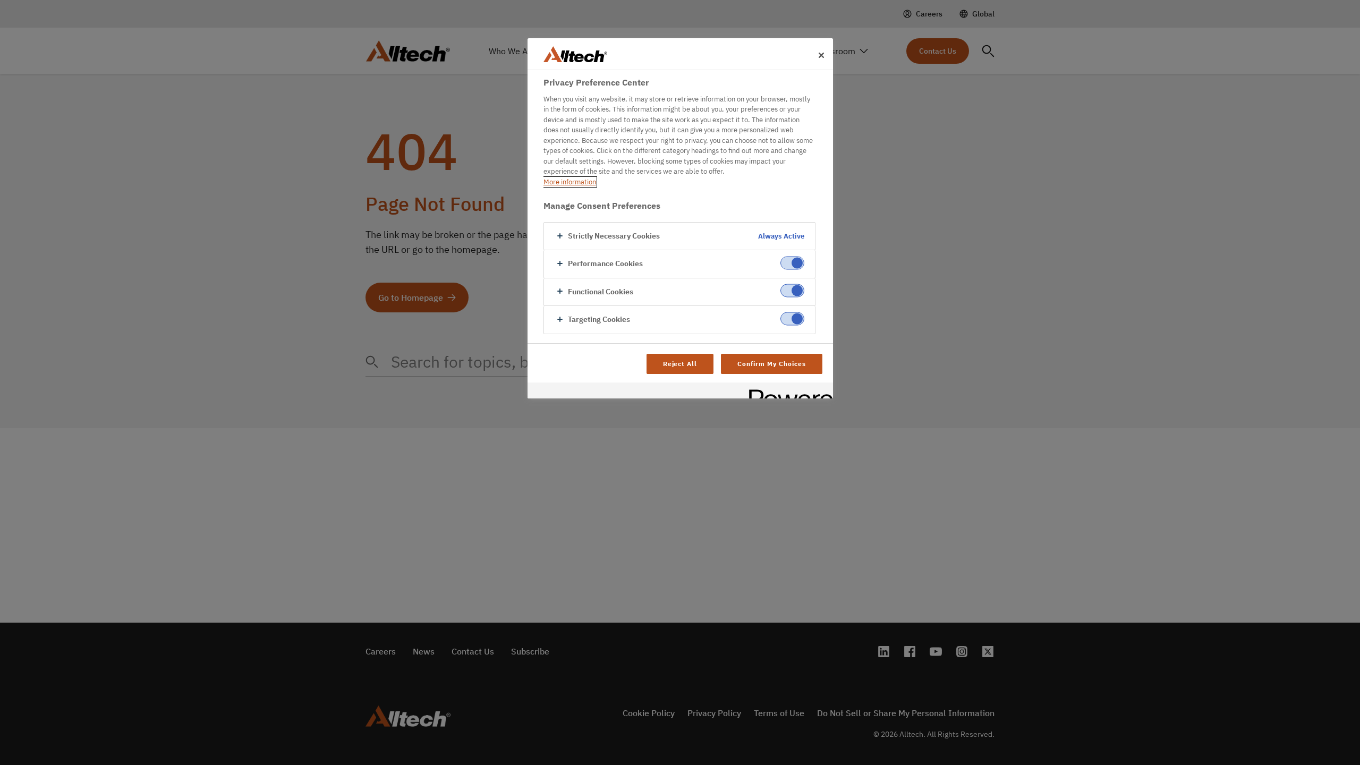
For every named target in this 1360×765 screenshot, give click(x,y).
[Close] (821, 55)
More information (569, 181)
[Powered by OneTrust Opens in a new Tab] (787, 391)
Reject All (680, 364)
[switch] (792, 263)
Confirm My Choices (771, 364)
